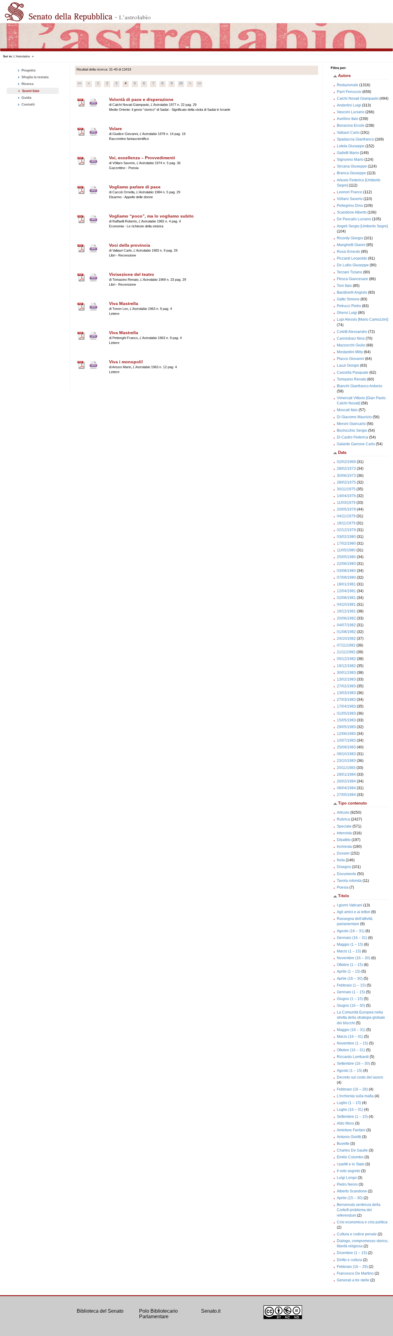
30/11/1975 (346, 489)
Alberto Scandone (352, 1191)
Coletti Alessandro (352, 332)
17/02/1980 (346, 543)
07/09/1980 (346, 577)
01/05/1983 (346, 713)
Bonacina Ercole (350, 125)
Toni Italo (344, 286)
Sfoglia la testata (35, 77)
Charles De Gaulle (352, 1150)
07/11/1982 (346, 645)
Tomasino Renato (351, 379)
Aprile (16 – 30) (350, 978)
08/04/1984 (346, 788)
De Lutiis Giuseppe (353, 265)
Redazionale (347, 85)
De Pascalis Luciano (354, 219)
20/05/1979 (346, 509)
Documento (346, 874)
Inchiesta (344, 846)
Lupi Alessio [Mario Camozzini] (362, 319)
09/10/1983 (346, 754)
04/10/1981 (346, 604)
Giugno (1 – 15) (350, 999)
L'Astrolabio (22, 56)
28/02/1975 (346, 482)
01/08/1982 (346, 632)
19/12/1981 (346, 611)
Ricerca (27, 84)
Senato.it (210, 1311)
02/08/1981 (346, 598)
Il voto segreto (348, 1171)
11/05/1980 (346, 550)
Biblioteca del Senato (100, 1311)
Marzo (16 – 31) (350, 1036)
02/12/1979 (346, 530)
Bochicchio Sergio (352, 430)
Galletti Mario (348, 153)
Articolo (343, 812)
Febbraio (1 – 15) (351, 985)
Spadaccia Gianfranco (355, 139)
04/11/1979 (346, 516)
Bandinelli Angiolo (352, 292)
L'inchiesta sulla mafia (355, 1096)
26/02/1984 (346, 781)
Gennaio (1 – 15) (351, 992)
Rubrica (343, 819)
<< (79, 83)
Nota (341, 860)
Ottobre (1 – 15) (350, 965)
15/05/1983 (346, 720)
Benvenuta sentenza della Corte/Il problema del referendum (358, 1210)
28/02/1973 (346, 468)
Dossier (343, 853)
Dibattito (344, 840)
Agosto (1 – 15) (349, 1070)
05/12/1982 (346, 659)
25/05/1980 (346, 557)
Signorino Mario (350, 159)
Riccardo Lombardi (353, 1057)
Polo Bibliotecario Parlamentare (158, 1313)
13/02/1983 (346, 679)
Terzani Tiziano (349, 272)
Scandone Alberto (352, 212)
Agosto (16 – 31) (350, 931)
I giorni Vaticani (349, 905)
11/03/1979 (346, 502)
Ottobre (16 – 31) (351, 1050)
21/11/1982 (346, 652)
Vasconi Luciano (350, 112)
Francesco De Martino (355, 1273)
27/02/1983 (346, 686)
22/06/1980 (346, 564)
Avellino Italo (347, 119)
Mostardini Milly (350, 352)
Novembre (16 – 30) (353, 958)
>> (199, 83)
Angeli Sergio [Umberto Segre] (362, 226)
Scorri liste (30, 91)
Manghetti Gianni (351, 245)
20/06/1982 (346, 618)
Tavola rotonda (349, 880)
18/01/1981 (346, 584)
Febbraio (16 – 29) (352, 1267)
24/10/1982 (346, 638)
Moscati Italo (347, 410)
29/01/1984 (346, 774)
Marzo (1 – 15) (349, 951)
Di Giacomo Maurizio (354, 417)
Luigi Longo (347, 1178)
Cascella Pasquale (352, 372)
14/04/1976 (346, 496)
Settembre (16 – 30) (353, 1063)
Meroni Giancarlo (351, 424)
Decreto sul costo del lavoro (360, 1077)
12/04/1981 (346, 591)
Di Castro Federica (352, 437)
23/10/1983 (346, 761)
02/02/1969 (346, 462)
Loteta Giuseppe (350, 146)
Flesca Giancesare (352, 279)
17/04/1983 (346, 706)
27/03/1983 (346, 699)
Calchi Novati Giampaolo (358, 98)
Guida (26, 97)
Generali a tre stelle (353, 1280)
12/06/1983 (346, 734)
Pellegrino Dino (350, 205)
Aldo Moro (345, 1123)
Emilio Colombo (350, 1157)
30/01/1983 (346, 672)
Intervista (344, 833)
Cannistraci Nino (351, 338)
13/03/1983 (346, 693)
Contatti (28, 104)
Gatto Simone (348, 299)
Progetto (28, 70)
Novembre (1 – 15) (352, 1043)
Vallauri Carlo (348, 132)
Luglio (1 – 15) (349, 1103)
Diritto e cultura (349, 1260)
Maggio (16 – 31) (351, 1030)
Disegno (344, 867)
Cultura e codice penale (357, 1234)
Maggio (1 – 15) (350, 944)
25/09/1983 (346, 747)
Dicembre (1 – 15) (352, 1253)
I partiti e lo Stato (350, 1164)
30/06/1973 (346, 475)
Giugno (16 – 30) (351, 1005)
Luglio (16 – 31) (350, 1109)
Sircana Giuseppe (352, 166)
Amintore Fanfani (351, 1130)
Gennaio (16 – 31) (352, 938)
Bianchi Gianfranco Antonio (359, 386)
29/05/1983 (346, 727)
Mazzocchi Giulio (351, 345)
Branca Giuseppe (351, 173)
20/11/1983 (346, 768)
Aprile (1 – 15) (348, 971)
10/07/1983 (346, 740)
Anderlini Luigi (349, 105)
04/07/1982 (346, 625)
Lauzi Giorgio (348, 365)
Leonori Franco (349, 192)
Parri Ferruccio (349, 92)
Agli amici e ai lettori (353, 912)
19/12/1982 (346, 666)
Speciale (344, 826)
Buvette (343, 1143)
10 (181, 83)
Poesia (342, 887)
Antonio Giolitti (349, 1137)
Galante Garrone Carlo (356, 444)
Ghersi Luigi (347, 313)
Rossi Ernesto (348, 251)
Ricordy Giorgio (350, 238)
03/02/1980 (346, 537)
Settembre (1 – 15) (352, 1116)
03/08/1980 (346, 571)
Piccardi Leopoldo (352, 258)
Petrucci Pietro (349, 306)
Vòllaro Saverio (350, 199)
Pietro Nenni (347, 1184)
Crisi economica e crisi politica (362, 1222)
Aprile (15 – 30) (350, 1198)
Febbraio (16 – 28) (352, 1089)
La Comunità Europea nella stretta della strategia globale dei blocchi (361, 1017)
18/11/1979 (346, 523)
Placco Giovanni (350, 359)
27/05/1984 (346, 795)
